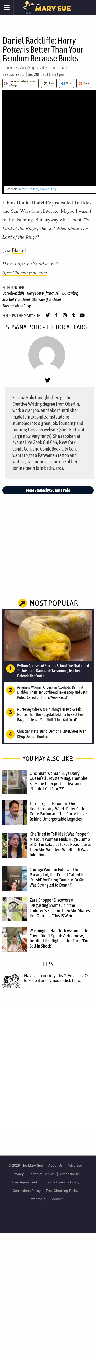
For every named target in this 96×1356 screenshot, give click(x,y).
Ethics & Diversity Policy (60, 1182)
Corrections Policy (27, 1191)
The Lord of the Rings (17, 306)
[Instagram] (65, 317)
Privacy (18, 1174)
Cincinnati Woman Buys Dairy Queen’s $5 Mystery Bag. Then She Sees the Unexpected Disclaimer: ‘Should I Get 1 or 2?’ (58, 780)
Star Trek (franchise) (16, 299)
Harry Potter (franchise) (43, 293)
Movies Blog (48, 189)
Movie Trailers (28, 189)
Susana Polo (16, 74)
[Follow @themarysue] (47, 317)
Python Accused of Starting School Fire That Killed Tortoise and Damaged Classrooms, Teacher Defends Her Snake (53, 670)
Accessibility (69, 1174)
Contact (56, 1199)
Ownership (37, 1199)
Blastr (17, 250)
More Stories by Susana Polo (48, 490)
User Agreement (24, 1182)
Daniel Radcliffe (13, 293)
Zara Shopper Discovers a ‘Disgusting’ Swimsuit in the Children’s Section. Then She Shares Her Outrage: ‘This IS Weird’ (60, 907)
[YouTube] (82, 317)
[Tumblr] (73, 317)
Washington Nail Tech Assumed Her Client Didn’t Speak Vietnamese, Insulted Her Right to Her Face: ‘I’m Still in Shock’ (60, 938)
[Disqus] (48, 1066)
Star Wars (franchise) (46, 299)
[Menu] (7, 7)
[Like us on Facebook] (56, 317)
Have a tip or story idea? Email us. (54, 976)
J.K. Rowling (70, 293)
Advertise (75, 1165)
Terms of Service (42, 1174)
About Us (55, 1165)
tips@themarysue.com (24, 272)
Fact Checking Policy (62, 1191)
